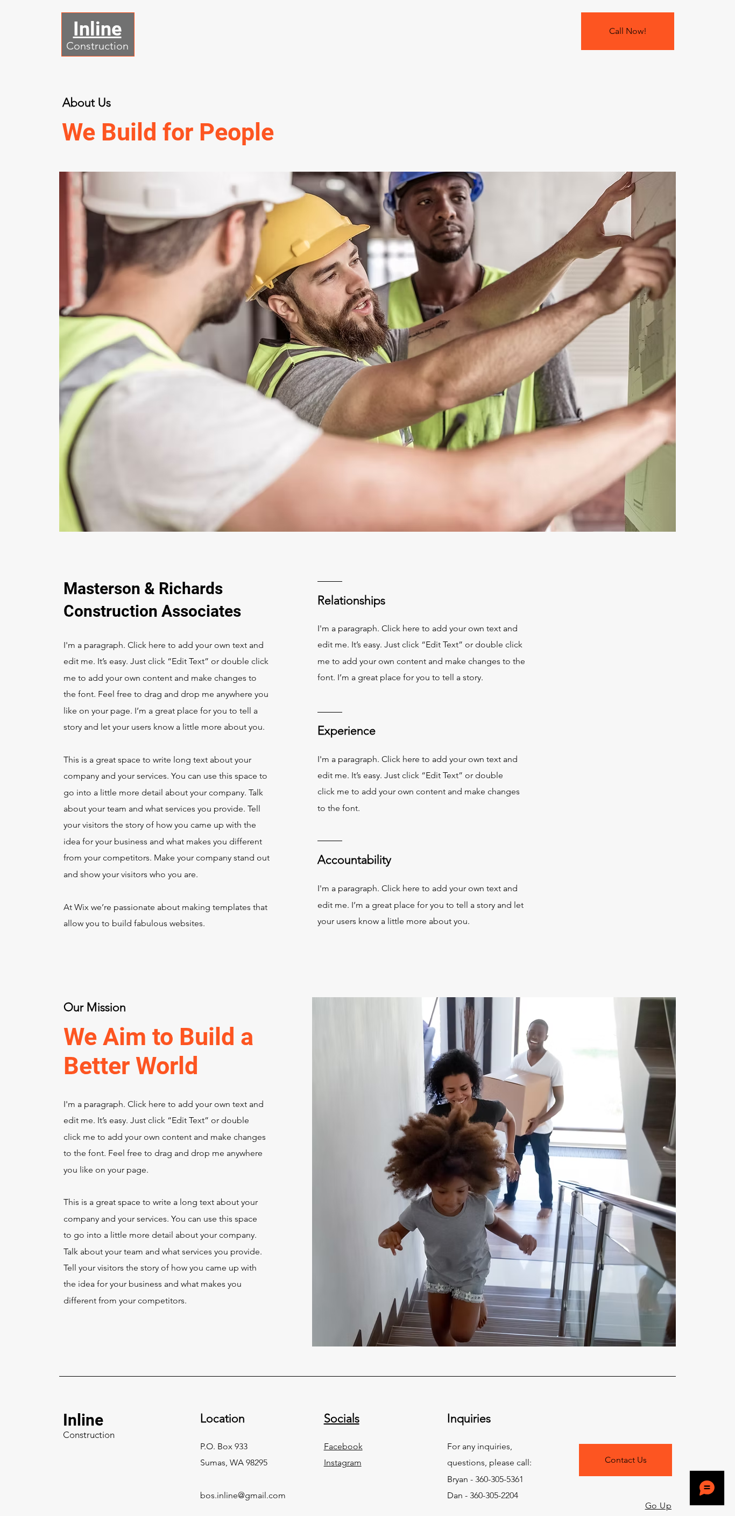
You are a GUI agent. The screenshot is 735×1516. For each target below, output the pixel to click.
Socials (341, 1418)
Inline (83, 1420)
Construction (97, 45)
